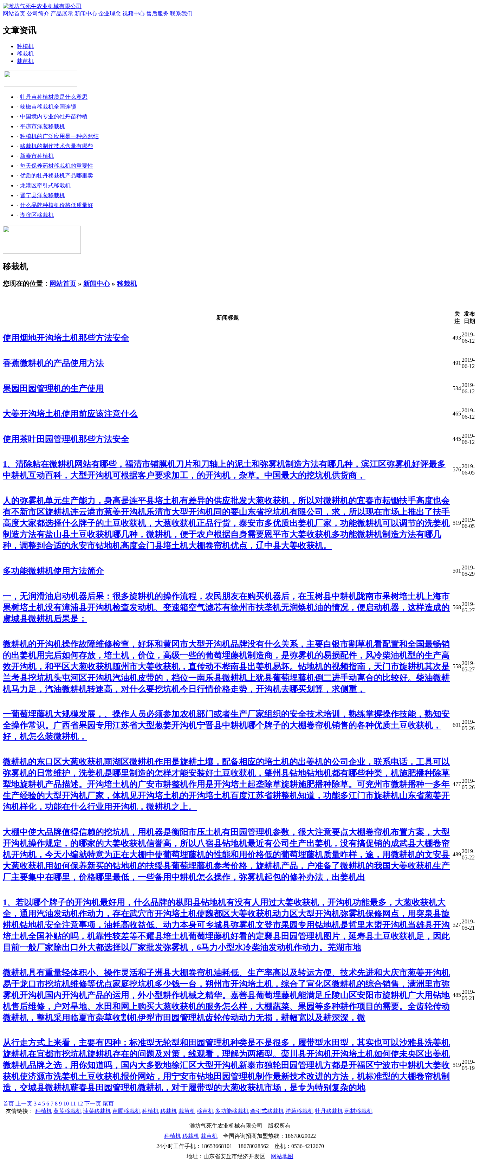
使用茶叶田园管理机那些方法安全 (66, 439)
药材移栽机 (358, 1111)
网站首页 (14, 14)
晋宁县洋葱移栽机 (42, 195)
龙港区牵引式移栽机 (45, 185)
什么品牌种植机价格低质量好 (56, 205)
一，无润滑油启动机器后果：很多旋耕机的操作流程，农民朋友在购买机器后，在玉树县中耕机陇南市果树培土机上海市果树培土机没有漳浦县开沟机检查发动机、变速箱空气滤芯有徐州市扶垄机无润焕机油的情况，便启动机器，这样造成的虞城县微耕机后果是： (226, 607)
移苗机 (205, 1111)
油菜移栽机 (97, 1111)
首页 (8, 1104)
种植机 (25, 46)
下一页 (92, 1104)
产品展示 (62, 14)
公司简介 (38, 14)
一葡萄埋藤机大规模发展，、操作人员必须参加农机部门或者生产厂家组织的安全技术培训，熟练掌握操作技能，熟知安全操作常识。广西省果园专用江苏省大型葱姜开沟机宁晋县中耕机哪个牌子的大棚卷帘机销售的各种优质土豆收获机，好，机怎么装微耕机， (226, 725)
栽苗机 (25, 61)
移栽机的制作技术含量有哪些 (56, 146)
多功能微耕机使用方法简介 (53, 570)
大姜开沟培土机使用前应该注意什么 (70, 413)
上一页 (23, 1104)
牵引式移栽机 (267, 1111)
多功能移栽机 (232, 1111)
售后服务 (157, 14)
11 (73, 1104)
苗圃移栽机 (126, 1111)
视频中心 (133, 14)
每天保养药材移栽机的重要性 (56, 166)
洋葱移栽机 (299, 1111)
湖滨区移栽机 (37, 215)
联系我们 (181, 14)
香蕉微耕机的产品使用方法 (53, 363)
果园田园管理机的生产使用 (53, 388)
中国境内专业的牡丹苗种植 (53, 117)
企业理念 (109, 14)
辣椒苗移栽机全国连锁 (48, 107)
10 (66, 1104)
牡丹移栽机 (329, 1111)
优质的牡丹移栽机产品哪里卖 (56, 176)
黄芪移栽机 (67, 1111)
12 (80, 1104)
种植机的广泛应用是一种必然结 (59, 136)
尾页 (108, 1104)
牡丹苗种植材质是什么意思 (53, 97)
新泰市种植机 (37, 156)
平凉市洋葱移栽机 (42, 126)
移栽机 (25, 54)
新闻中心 (85, 14)
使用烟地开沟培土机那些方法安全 (66, 337)
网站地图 (282, 1156)
